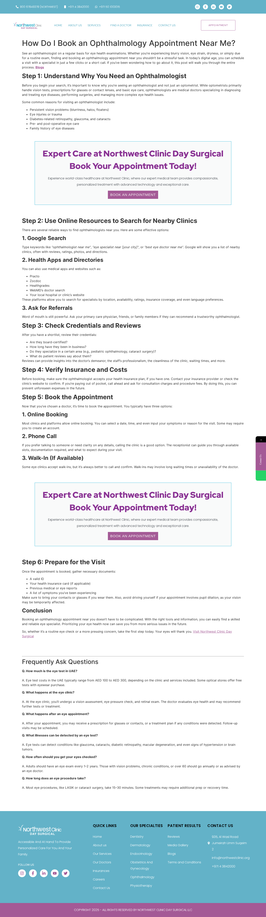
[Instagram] (197, 6)
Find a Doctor (120, 25)
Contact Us (166, 25)
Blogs (39, 67)
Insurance (144, 25)
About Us (75, 25)
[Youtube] (221, 6)
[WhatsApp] (261, 476)
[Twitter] (229, 6)
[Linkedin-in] (213, 6)
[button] (241, 7)
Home (58, 25)
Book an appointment (133, 195)
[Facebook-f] (205, 6)
